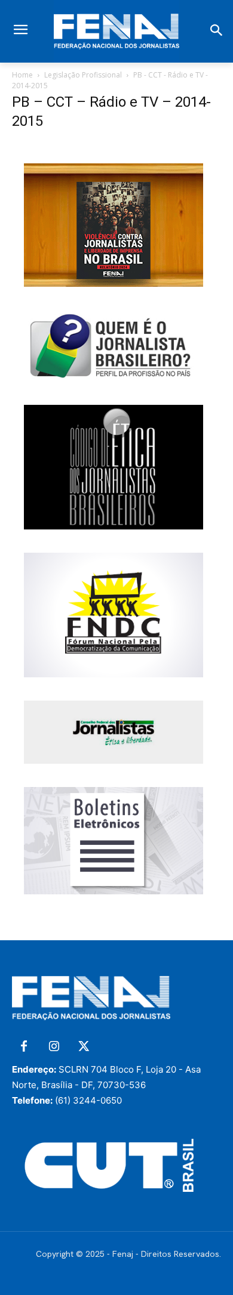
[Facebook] (24, 1047)
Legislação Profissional (83, 75)
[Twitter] (84, 1047)
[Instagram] (54, 1047)
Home (22, 75)
